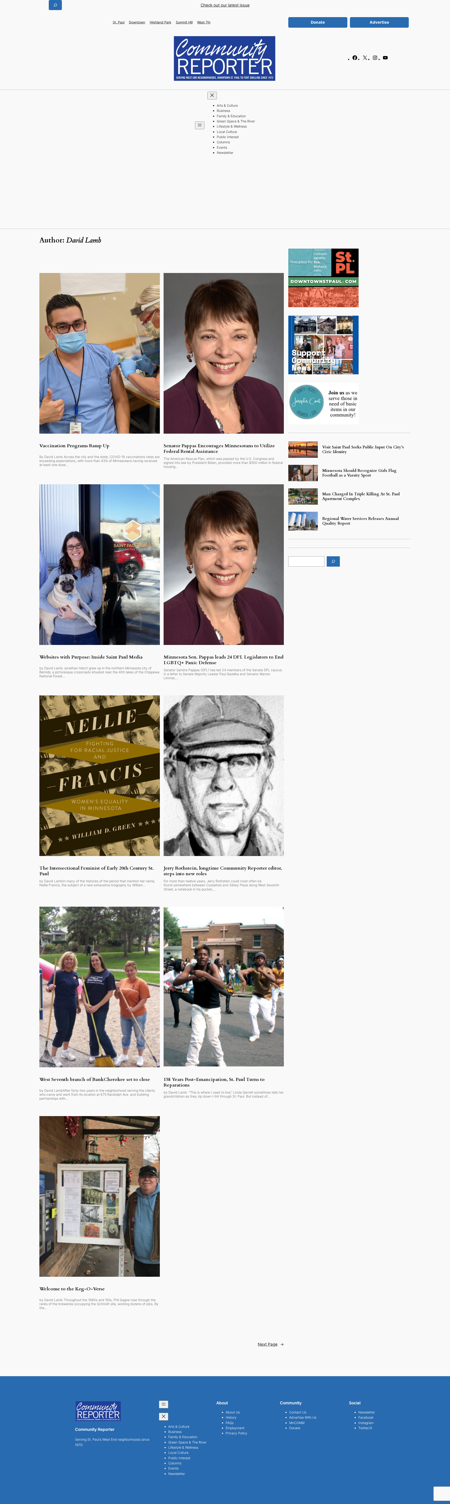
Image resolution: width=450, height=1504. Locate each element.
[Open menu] (199, 125)
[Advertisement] (225, 193)
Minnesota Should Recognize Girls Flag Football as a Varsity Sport (359, 473)
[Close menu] (212, 95)
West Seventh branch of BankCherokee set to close (94, 1079)
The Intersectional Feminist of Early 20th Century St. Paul (96, 871)
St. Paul (118, 22)
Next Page (271, 1344)
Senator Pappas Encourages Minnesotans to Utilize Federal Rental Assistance (219, 448)
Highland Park (160, 22)
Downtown (137, 22)
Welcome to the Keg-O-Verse (72, 1289)
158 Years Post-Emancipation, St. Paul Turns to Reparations (214, 1082)
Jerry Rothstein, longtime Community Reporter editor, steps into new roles (223, 871)
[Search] (333, 561)
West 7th (203, 22)
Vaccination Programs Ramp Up (74, 446)
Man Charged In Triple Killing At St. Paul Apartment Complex (361, 496)
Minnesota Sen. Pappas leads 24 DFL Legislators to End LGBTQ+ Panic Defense (224, 660)
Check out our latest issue (225, 5)
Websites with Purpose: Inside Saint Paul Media (90, 657)
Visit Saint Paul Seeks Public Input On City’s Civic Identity (363, 449)
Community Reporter (95, 1429)
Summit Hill (184, 22)
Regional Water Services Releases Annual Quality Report (360, 521)
